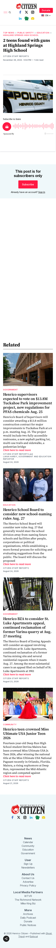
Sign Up (28, 863)
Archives (28, 914)
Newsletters (28, 867)
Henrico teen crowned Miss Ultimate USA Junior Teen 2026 (26, 733)
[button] (6, 939)
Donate (46, 10)
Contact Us (28, 878)
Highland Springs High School (21, 35)
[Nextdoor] (26, 18)
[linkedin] (20, 18)
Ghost (49, 933)
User (28, 860)
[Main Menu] (5, 12)
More (28, 910)
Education (43, 33)
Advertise (28, 881)
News (28, 838)
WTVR (28, 896)
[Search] (10, 12)
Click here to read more (17, 450)
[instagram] (33, 12)
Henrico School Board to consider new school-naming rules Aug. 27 (27, 514)
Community (9, 724)
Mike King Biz (28, 903)
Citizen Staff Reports (16, 56)
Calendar (28, 842)
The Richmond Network (28, 899)
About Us (28, 874)
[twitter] (26, 12)
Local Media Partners (28, 892)
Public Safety (25, 33)
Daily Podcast (28, 917)
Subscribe (28, 184)
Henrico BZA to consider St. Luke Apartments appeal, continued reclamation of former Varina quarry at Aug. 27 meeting (27, 627)
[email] (33, 18)
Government (10, 390)
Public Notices (28, 925)
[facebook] (20, 12)
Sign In (41, 192)
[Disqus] (28, 245)
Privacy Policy (28, 885)
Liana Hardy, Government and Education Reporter (27, 457)
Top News (8, 33)
